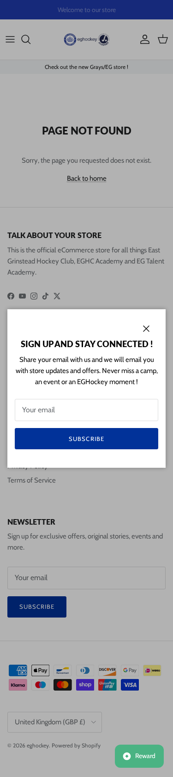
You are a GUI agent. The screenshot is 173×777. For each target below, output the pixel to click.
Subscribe (86, 438)
